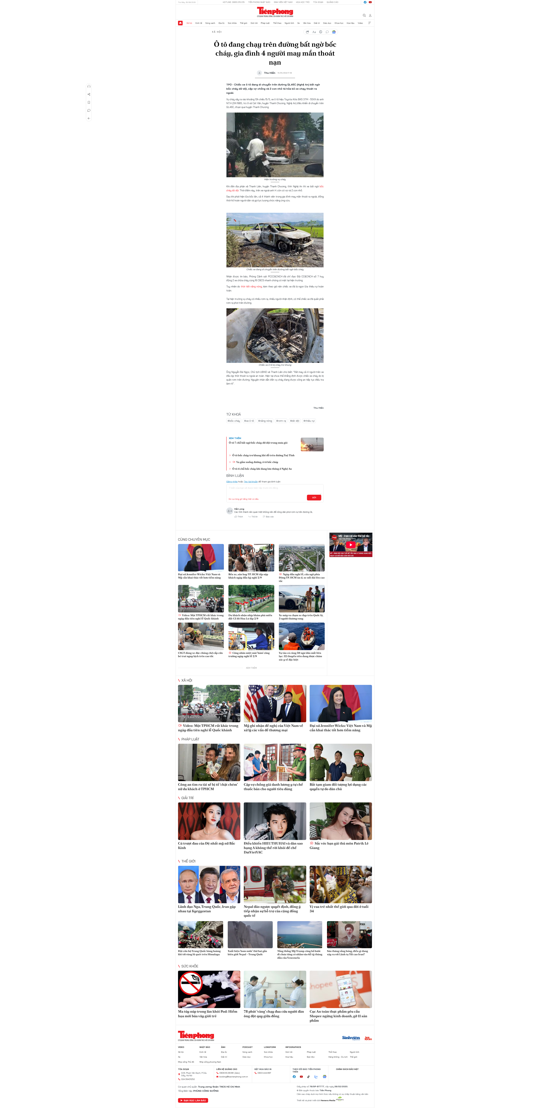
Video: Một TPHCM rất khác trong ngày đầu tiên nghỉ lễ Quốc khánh (201, 617)
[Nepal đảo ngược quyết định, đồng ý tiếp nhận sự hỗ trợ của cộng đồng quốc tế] (275, 884)
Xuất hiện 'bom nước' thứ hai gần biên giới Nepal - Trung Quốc (247, 952)
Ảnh (223, 1047)
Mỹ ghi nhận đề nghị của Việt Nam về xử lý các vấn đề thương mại (273, 727)
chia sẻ (307, 32)
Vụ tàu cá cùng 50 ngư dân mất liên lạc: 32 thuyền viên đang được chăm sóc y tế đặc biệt (300, 656)
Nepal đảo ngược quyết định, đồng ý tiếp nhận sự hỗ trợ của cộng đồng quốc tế (272, 911)
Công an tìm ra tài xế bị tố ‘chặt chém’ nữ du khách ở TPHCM (208, 786)
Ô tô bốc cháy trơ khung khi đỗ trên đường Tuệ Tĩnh (263, 455)
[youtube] (370, 2)
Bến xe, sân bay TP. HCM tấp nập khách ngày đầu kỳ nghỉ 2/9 (248, 576)
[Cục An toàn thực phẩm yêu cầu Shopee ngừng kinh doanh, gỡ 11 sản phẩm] (341, 989)
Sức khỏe (232, 23)
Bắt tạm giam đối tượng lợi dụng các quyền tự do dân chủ (338, 786)
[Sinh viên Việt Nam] (351, 1038)
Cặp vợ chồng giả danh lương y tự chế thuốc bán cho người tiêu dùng (273, 786)
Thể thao (277, 23)
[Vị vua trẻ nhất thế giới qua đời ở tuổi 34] (341, 884)
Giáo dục (327, 23)
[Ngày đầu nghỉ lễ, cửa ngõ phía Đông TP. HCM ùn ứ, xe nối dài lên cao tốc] (302, 557)
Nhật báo (205, 1047)
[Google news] (326, 1076)
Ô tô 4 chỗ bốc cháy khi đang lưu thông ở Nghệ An (262, 468)
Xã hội (189, 23)
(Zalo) (237, 1073)
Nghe (89, 86)
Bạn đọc (311, 1057)
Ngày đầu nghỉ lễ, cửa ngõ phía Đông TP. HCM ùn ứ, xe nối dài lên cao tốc (302, 578)
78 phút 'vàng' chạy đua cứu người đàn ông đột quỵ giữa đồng (274, 1013)
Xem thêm (369, 23)
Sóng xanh (210, 23)
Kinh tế (199, 23)
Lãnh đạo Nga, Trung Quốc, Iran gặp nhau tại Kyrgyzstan (207, 908)
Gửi (314, 497)
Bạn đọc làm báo (195, 1100)
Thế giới (243, 23)
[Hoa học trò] (368, 1038)
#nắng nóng (265, 420)
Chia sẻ (89, 94)
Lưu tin (89, 102)
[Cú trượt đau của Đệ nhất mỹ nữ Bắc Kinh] (209, 821)
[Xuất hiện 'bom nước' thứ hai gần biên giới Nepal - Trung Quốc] (250, 934)
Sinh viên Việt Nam (283, 2)
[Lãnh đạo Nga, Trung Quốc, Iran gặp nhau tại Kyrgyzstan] (209, 884)
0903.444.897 (264, 1073)
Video (360, 23)
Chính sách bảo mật (347, 1069)
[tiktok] (310, 1077)
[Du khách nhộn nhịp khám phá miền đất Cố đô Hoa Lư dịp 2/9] (251, 598)
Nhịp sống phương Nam (210, 1062)
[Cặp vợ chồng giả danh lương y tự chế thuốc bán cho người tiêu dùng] (275, 762)
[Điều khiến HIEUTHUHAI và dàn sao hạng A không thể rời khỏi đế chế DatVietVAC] (275, 821)
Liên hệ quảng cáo (226, 1069)
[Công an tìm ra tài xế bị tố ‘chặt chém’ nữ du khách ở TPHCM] (209, 762)
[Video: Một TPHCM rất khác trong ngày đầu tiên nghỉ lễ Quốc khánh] (201, 598)
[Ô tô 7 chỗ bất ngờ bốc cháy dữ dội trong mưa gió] (312, 444)
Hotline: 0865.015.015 (234, 2)
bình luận (327, 32)
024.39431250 (188, 1079)
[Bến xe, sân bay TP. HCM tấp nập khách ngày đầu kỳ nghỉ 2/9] (251, 557)
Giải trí (317, 23)
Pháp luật (265, 23)
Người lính (289, 23)
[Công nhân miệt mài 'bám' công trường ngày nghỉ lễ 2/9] (251, 636)
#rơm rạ (281, 420)
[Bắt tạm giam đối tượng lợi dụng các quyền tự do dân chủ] (341, 762)
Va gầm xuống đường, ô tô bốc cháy (257, 462)
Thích (240, 516)
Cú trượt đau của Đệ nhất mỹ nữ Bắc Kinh (206, 845)
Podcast (247, 1047)
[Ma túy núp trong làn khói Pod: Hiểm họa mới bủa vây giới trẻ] (209, 989)
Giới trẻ (254, 23)
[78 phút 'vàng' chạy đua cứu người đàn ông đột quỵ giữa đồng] (275, 989)
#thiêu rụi (309, 420)
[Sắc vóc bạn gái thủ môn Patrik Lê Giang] (341, 821)
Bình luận (89, 110)
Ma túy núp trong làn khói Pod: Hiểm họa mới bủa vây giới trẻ (207, 1013)
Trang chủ (180, 23)
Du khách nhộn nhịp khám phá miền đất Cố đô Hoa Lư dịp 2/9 (250, 617)
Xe (298, 23)
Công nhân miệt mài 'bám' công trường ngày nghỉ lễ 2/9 (249, 654)
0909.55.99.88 (226, 1073)
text (314, 32)
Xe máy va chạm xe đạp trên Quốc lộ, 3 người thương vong (301, 617)
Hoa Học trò (303, 2)
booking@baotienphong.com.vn (233, 1076)
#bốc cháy (234, 420)
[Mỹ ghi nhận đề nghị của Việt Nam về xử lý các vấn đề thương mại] (275, 703)
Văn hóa (307, 23)
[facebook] (365, 2)
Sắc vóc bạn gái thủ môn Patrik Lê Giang (339, 845)
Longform (270, 1047)
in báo (321, 32)
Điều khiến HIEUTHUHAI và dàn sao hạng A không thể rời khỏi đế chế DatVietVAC (273, 847)
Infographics (293, 1047)
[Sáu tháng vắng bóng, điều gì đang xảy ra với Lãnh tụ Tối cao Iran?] (349, 934)
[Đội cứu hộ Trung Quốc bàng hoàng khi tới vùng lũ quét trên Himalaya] (200, 934)
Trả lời (255, 516)
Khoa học (339, 23)
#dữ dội (294, 420)
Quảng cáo (332, 2)
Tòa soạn (318, 2)
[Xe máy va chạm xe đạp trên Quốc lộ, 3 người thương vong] (302, 598)
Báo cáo (270, 516)
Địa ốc (222, 23)
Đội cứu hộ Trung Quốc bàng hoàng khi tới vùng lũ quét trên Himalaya (199, 952)
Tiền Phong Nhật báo (259, 2)
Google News (334, 32)
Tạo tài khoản (251, 481)
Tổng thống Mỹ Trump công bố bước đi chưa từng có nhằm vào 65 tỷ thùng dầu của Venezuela (299, 954)
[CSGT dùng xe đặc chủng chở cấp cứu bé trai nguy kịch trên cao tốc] (201, 636)
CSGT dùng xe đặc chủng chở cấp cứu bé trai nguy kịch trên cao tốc (200, 654)
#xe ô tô (249, 420)
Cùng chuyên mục (194, 539)
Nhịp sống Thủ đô (186, 1062)
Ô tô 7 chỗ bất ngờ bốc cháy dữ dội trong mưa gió (258, 442)
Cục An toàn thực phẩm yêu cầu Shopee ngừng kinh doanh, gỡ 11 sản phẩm (338, 1016)
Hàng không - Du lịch (338, 1057)
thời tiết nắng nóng (251, 286)
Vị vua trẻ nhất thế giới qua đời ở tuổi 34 (339, 908)
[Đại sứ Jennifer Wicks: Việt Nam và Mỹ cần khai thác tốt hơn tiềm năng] (201, 557)
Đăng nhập (232, 481)
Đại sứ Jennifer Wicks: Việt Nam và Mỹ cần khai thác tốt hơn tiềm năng (199, 576)
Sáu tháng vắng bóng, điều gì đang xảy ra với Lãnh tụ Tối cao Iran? (347, 952)
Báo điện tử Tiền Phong (275, 12)
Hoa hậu (350, 23)
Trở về (89, 118)
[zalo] (317, 1076)
